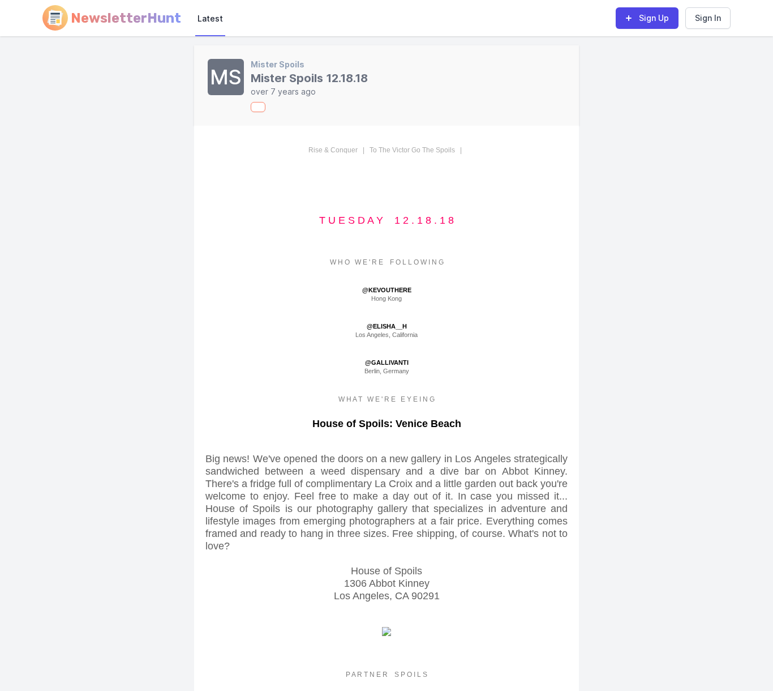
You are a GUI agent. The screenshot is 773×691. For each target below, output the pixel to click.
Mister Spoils (277, 64)
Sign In (708, 18)
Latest (210, 18)
